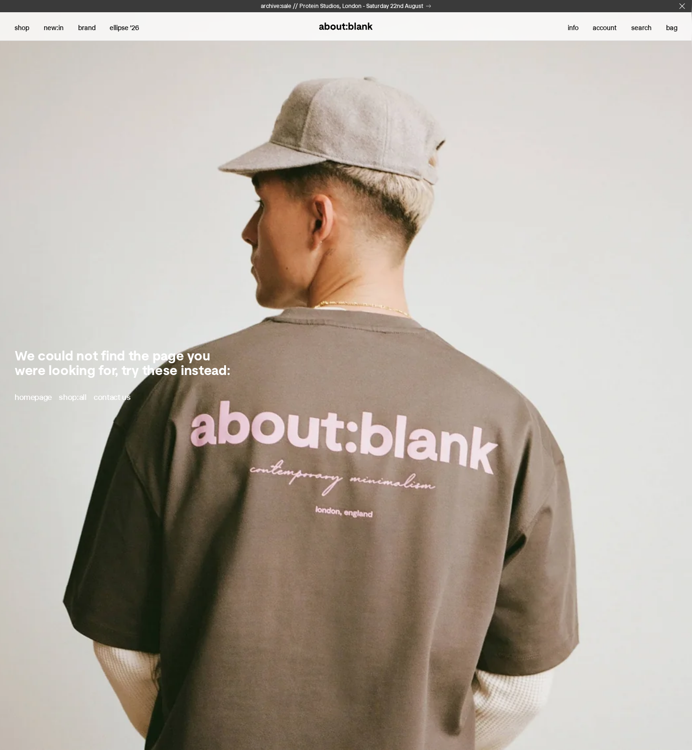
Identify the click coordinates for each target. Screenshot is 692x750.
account (605, 28)
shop (22, 28)
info (573, 28)
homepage (33, 397)
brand (87, 28)
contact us (112, 397)
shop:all (72, 397)
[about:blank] (345, 26)
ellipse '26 (124, 28)
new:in (54, 28)
